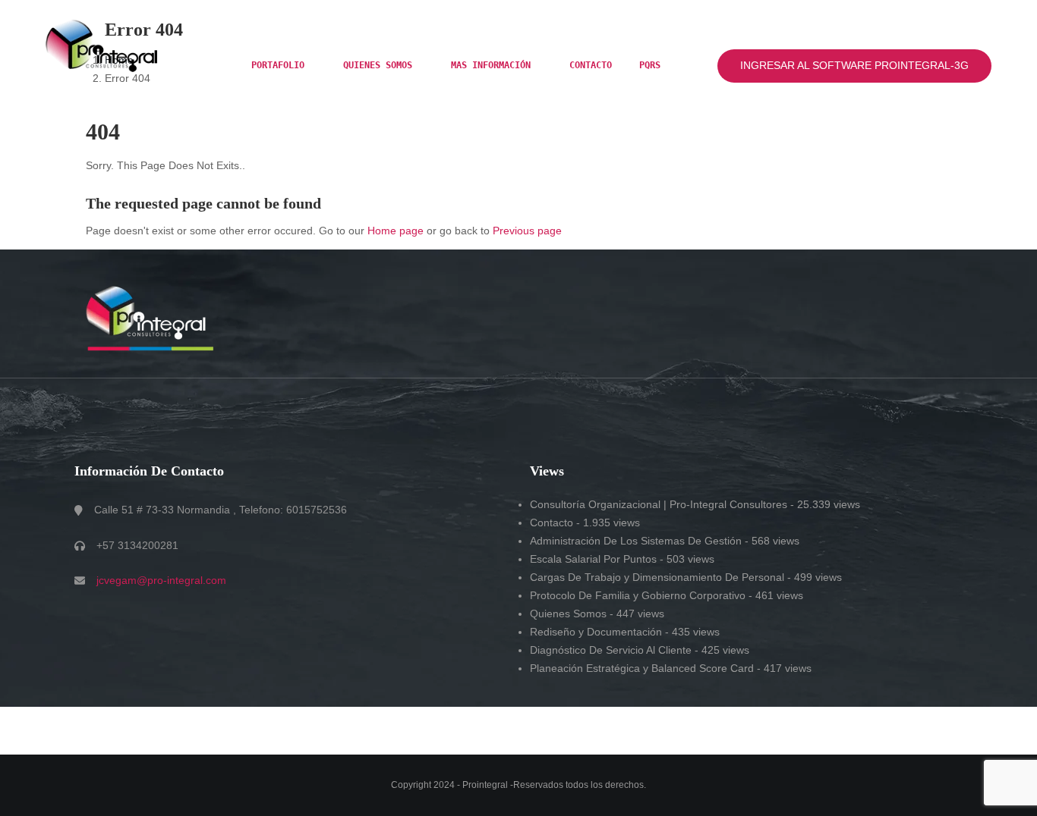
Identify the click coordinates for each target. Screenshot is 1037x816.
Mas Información (493, 65)
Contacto (590, 65)
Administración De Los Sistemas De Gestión (636, 541)
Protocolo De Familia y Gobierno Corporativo (637, 595)
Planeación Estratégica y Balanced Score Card (642, 668)
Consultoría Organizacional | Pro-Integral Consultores (658, 504)
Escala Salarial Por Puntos (593, 559)
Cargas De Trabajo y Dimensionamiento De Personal (657, 577)
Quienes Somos (568, 613)
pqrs (649, 65)
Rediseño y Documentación (596, 632)
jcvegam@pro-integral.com (161, 580)
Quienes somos (380, 65)
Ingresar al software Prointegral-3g (854, 65)
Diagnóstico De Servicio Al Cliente (611, 650)
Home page (395, 230)
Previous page (527, 230)
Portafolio (280, 65)
